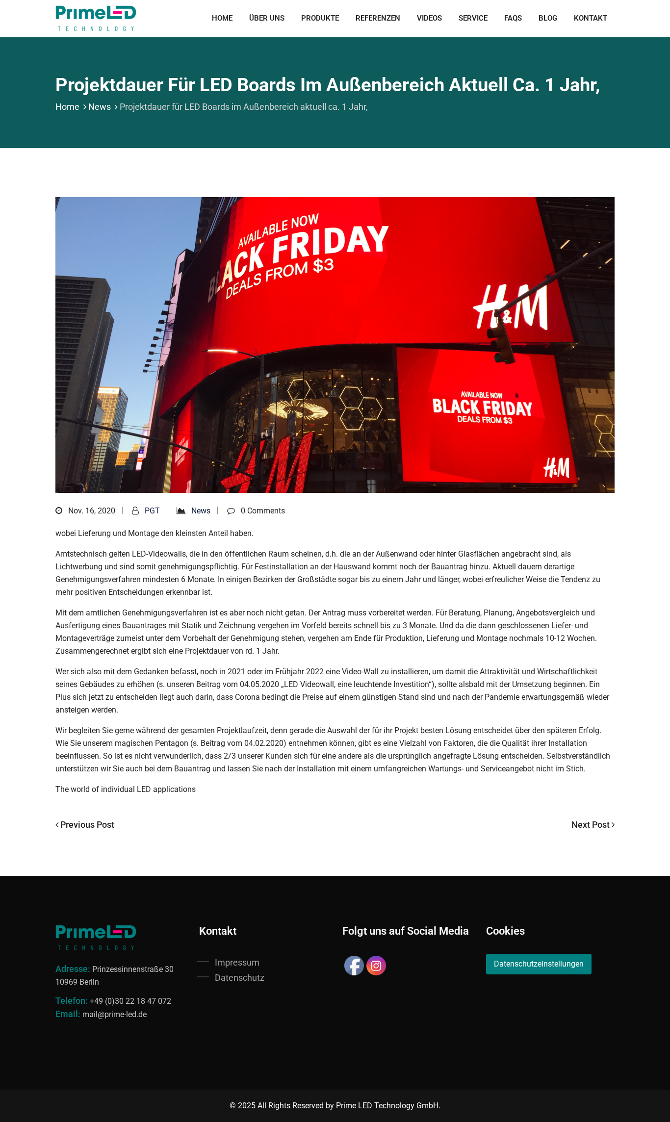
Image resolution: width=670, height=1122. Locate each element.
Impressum (237, 962)
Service (473, 18)
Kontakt (590, 18)
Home (222, 18)
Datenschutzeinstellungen (539, 964)
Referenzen (378, 18)
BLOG (548, 18)
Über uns (266, 18)
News (99, 107)
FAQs (513, 18)
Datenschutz (239, 977)
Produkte (320, 18)
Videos (429, 18)
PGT (152, 510)
